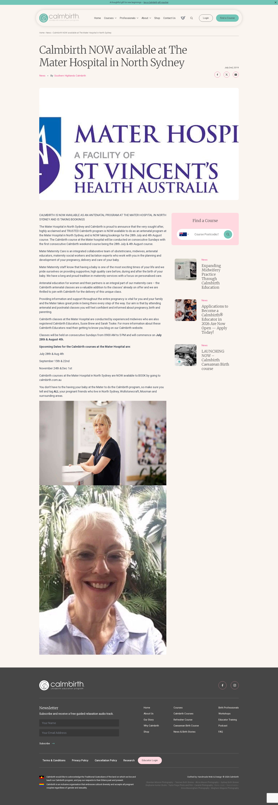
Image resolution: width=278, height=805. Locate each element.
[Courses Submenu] (115, 18)
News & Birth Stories (184, 731)
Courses (109, 18)
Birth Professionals (228, 707)
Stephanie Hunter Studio (156, 785)
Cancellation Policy (106, 760)
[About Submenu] (149, 18)
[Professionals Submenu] (136, 18)
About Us (148, 713)
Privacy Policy (80, 760)
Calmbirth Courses (183, 713)
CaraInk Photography (204, 785)
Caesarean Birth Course (186, 725)
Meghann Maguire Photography (225, 788)
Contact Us (169, 18)
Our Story (149, 719)
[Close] (275, 2)
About (145, 18)
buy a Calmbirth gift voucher (156, 2)
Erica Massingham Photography (195, 788)
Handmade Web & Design (210, 777)
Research (129, 760)
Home (97, 18)
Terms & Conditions (53, 760)
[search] (228, 234)
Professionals (127, 18)
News (48, 32)
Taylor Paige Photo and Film (180, 785)
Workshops (224, 713)
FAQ (220, 731)
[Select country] (183, 234)
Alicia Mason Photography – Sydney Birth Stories (217, 782)
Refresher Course (183, 719)
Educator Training (227, 719)
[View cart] (183, 18)
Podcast (222, 725)
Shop (157, 18)
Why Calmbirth (151, 725)
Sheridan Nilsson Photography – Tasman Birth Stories (170, 782)
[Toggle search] (191, 18)
